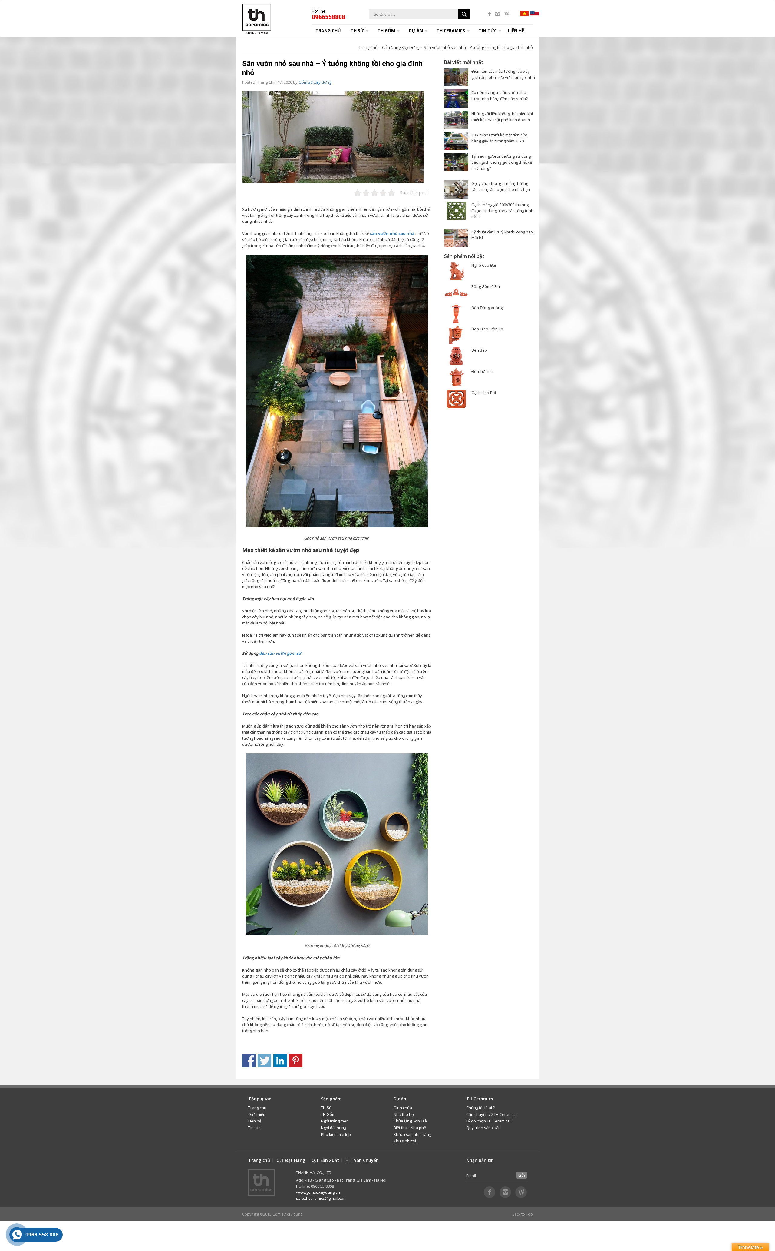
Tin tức (254, 1127)
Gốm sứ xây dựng (314, 82)
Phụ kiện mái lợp (336, 1134)
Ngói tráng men (335, 1121)
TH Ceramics (451, 30)
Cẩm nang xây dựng (400, 47)
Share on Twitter (264, 1060)
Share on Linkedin (280, 1060)
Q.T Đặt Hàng (290, 1160)
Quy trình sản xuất (483, 1127)
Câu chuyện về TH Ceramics (491, 1114)
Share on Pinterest (295, 1060)
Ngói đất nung (333, 1127)
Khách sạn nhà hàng (412, 1134)
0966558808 (328, 17)
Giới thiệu (256, 1114)
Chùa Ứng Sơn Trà (410, 1121)
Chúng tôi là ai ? (480, 1107)
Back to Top (522, 1214)
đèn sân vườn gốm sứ (280, 653)
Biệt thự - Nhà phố (410, 1127)
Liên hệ (516, 30)
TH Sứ (326, 1107)
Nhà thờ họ (404, 1114)
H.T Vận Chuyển (362, 1160)
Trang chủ (328, 30)
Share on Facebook (249, 1060)
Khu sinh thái (405, 1141)
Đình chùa (403, 1107)
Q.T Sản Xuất (325, 1160)
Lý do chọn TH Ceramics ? (489, 1121)
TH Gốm (328, 1114)
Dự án (416, 30)
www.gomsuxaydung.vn (318, 1192)
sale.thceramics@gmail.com (321, 1198)
